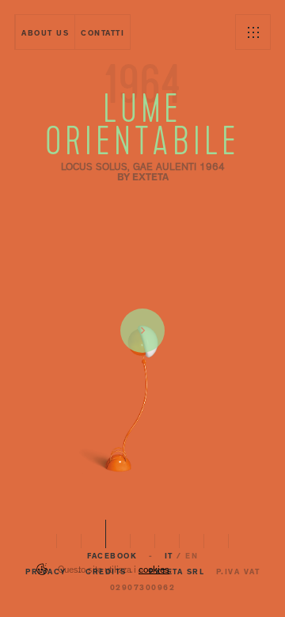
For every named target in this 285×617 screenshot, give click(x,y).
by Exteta (143, 178)
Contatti (102, 34)
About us (45, 34)
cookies (154, 571)
